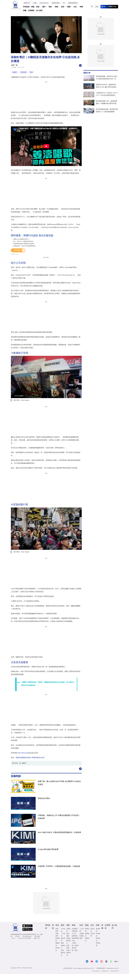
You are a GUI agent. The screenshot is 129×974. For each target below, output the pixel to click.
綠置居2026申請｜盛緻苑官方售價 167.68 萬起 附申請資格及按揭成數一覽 (107, 86)
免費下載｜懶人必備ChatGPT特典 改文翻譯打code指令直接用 (59, 782)
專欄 (24, 10)
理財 (50, 7)
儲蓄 (67, 936)
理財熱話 (68, 954)
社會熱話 (98, 935)
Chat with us (95, 971)
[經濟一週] (15, 5)
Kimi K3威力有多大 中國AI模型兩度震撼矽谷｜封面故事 (59, 832)
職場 (68, 7)
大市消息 (63, 930)
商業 (56, 7)
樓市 (44, 7)
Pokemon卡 (44, 3)
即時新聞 (98, 944)
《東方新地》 (37, 936)
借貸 (67, 945)
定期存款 (68, 930)
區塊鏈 (82, 936)
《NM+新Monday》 (27, 936)
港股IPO (27, 3)
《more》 (13, 938)
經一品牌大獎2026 (75, 947)
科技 (62, 7)
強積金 (68, 938)
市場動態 (74, 928)
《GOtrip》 (17, 936)
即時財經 (26, 7)
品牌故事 (74, 931)
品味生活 (92, 930)
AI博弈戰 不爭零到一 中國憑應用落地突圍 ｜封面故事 (59, 866)
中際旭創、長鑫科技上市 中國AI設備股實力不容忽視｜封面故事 (59, 816)
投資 (37, 7)
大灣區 (74, 943)
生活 (75, 7)
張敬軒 (14, 72)
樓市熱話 (63, 954)
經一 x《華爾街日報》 (110, 6)
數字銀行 (68, 942)
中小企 (74, 933)
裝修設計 (63, 947)
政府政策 (98, 930)
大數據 (82, 933)
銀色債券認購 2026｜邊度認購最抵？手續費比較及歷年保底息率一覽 (107, 102)
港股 (56, 928)
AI (64, 3)
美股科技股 (55, 3)
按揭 (62, 950)
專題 (32, 7)
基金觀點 (57, 939)
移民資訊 (98, 939)
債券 (56, 936)
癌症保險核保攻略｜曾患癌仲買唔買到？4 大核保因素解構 (107, 110)
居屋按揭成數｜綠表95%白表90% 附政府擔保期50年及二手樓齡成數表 (107, 77)
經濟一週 (14, 65)
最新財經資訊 (72, 3)
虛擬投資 (57, 944)
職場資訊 (87, 935)
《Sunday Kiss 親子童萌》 (24, 938)
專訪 (31, 72)
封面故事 (23, 72)
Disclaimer (105, 971)
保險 (67, 933)
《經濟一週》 (36, 938)
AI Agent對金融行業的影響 (48, 849)
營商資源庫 (75, 938)
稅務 (67, 948)
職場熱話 (87, 939)
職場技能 (87, 930)
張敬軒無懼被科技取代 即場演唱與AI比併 (30, 757)
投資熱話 (57, 949)
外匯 (56, 933)
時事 (81, 7)
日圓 (34, 3)
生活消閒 (92, 935)
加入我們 (39, 10)
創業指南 (74, 936)
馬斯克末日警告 (44, 798)
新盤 (62, 943)
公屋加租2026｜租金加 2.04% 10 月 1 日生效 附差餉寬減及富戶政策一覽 (107, 94)
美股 (56, 931)
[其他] (80, 65)
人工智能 (13, 67)
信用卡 (68, 950)
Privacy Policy (114, 971)
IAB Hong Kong (23, 753)
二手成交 (63, 935)
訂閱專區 (31, 10)
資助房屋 (63, 939)
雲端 (81, 938)
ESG (73, 940)
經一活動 (74, 950)
